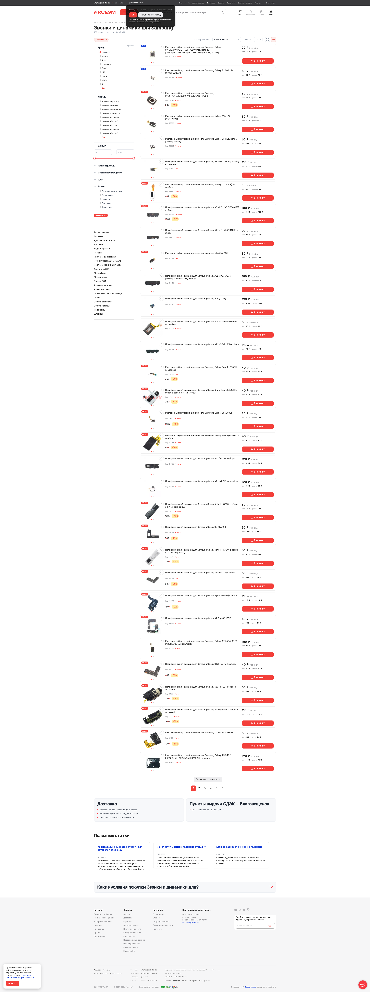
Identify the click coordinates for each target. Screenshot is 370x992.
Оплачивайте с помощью (149, 987)
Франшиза (259, 3)
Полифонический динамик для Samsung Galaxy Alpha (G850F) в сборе (201, 595)
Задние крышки (102, 248)
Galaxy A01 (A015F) (110, 101)
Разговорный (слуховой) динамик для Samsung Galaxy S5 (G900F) (199, 413)
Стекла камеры (102, 305)
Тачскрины (99, 310)
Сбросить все (101, 215)
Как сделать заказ (196, 3)
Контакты (270, 3)
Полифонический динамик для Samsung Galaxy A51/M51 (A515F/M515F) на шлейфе (202, 163)
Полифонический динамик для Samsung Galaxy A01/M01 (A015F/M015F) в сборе (202, 208)
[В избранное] (161, 47)
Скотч (97, 297)
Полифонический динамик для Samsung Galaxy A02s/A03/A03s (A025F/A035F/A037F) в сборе (198, 277)
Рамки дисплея (102, 289)
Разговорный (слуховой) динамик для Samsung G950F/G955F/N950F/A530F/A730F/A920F (189, 94)
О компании (158, 914)
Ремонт (182, 3)
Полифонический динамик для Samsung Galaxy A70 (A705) (195, 298)
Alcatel (105, 56)
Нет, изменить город (151, 15)
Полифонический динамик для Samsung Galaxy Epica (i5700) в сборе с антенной (201, 711)
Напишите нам (250, 987)
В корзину (259, 61)
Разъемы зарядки (103, 285)
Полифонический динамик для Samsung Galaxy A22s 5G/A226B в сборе (202, 344)
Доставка (211, 3)
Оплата (221, 3)
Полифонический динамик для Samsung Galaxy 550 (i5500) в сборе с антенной (200, 688)
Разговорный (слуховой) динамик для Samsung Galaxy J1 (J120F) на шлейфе (200, 186)
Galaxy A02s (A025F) (111, 109)
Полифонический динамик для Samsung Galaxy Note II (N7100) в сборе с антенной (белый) (201, 551)
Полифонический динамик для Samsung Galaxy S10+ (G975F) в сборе (200, 664)
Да (133, 15)
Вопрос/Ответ (130, 936)
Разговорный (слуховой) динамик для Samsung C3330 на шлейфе (199, 732)
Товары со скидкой (103, 921)
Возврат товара (130, 947)
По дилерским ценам (112, 191)
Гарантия (231, 3)
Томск (184, 981)
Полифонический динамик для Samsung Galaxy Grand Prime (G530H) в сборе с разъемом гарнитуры (201, 391)
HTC (103, 72)
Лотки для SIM (101, 269)
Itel (103, 84)
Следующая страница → (208, 779)
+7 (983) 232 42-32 (102, 3)
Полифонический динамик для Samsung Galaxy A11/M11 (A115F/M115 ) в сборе (201, 231)
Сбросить (130, 46)
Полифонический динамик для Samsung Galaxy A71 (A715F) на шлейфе (201, 481)
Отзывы (156, 918)
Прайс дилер (100, 936)
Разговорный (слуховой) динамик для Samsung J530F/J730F (197, 253)
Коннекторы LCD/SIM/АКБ (108, 261)
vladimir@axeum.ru (190, 922)
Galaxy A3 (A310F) (110, 121)
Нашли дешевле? (131, 944)
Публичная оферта (132, 929)
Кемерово (193, 981)
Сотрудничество (161, 921)
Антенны (98, 236)
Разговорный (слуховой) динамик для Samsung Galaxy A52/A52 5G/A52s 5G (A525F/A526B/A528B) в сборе (198, 756)
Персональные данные (134, 940)
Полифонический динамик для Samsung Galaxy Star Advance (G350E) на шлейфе (201, 323)
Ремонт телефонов (103, 914)
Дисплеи (98, 244)
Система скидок (245, 3)
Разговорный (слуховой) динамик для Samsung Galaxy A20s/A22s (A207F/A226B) (199, 71)
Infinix (104, 80)
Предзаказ (107, 203)
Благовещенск (137, 3)
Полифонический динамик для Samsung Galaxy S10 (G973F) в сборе (200, 572)
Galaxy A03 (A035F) (111, 113)
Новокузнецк (204, 981)
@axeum (144, 977)
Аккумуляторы (101, 232)
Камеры (98, 252)
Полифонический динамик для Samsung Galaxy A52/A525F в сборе (200, 458)
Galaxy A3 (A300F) (110, 117)
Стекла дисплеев (103, 301)
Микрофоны (100, 273)
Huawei (105, 76)
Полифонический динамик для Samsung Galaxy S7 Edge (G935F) (198, 618)
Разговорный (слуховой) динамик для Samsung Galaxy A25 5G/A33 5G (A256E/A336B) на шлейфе (201, 642)
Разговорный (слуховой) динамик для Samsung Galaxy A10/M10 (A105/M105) (197, 117)
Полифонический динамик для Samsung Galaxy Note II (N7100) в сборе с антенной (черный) (201, 505)
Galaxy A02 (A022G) (111, 105)
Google (105, 68)
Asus (104, 60)
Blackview (106, 64)
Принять (12, 983)
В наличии (107, 207)
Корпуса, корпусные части (107, 265)
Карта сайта (129, 951)
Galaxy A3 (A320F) (110, 125)
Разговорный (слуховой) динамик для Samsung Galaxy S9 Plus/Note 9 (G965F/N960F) (201, 140)
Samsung (106, 52)
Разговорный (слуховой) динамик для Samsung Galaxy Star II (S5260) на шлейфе (202, 437)
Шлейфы (98, 314)
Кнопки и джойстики (105, 256)
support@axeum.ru (149, 980)
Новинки (106, 199)
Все (103, 88)
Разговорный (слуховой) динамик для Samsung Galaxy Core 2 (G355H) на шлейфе (201, 368)
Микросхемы (100, 277)
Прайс (97, 932)
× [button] (106, 40)
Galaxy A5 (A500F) (110, 129)
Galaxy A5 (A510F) (110, 133)
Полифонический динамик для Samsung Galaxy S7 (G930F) (195, 527)
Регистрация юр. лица (163, 925)
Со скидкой (107, 195)
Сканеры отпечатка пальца (108, 293)
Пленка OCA (100, 281)
